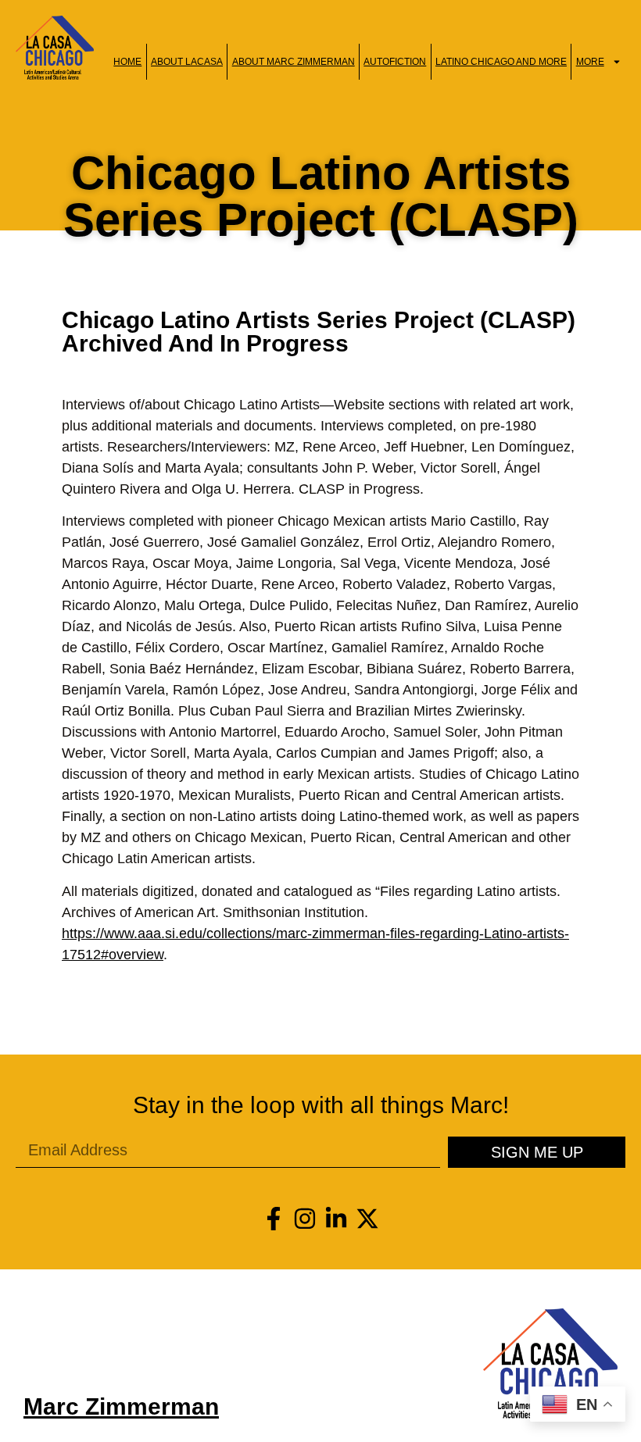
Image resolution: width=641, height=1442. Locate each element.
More (590, 61)
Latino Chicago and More (501, 61)
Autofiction (394, 61)
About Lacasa (187, 61)
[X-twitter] (367, 1218)
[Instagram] (305, 1218)
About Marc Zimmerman (293, 61)
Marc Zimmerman (121, 1406)
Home (127, 61)
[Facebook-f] (273, 1218)
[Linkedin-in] (336, 1218)
